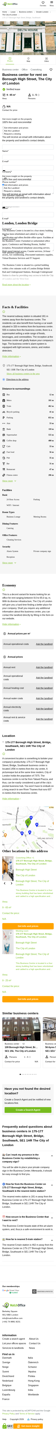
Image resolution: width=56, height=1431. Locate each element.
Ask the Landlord (12, 131)
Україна (32, 1371)
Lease (13, 12)
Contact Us (34, 1343)
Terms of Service (27, 1413)
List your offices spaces (14, 1343)
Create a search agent (13, 1339)
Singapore (33, 1385)
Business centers (25, 12)
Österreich (33, 1362)
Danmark (7, 1358)
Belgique (6, 1385)
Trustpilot (6, 173)
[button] (4, 883)
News (32, 1348)
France (5, 1399)
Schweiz (32, 1367)
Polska (31, 1376)
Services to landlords (13, 1348)
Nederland (7, 1381)
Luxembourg (8, 1390)
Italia (30, 1358)
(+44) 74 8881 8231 (11, 1322)
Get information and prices (16, 128)
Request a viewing (12, 134)
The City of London (9, 15)
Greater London (42, 12)
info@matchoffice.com (12, 1318)
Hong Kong (34, 1381)
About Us (33, 1339)
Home (4, 12)
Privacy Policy (8, 1413)
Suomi (5, 1371)
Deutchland (8, 1376)
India (30, 1390)
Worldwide (33, 1394)
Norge (5, 1367)
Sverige (6, 1362)
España (6, 1394)
